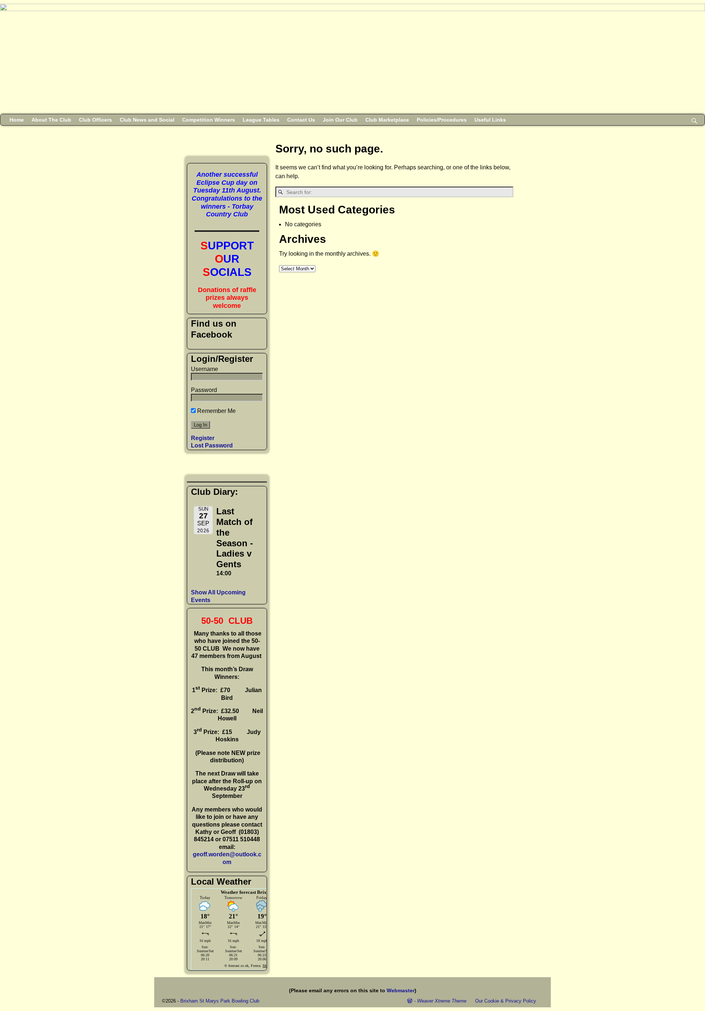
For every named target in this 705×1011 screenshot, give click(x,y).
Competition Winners (208, 120)
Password (204, 390)
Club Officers (95, 120)
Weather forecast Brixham (248, 892)
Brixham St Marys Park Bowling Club (219, 1001)
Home (17, 120)
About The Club (51, 120)
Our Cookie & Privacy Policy (505, 1001)
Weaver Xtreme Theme (441, 1001)
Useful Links (490, 120)
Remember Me (216, 411)
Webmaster (401, 990)
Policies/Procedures (442, 120)
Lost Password (212, 445)
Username (204, 369)
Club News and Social (147, 120)
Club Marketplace (387, 120)
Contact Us (301, 120)
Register (202, 438)
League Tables (261, 120)
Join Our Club (340, 120)
